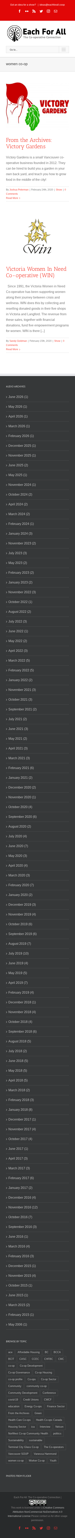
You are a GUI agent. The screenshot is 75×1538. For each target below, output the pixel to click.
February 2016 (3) (21, 1256)
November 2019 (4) (22, 914)
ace (10, 1352)
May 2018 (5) (17, 1070)
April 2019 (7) (18, 982)
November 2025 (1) (22, 455)
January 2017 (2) (20, 1187)
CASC (23, 1358)
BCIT (11, 1358)
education (13, 1406)
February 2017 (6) (21, 1178)
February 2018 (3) (21, 1100)
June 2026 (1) (18, 397)
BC (46, 1352)
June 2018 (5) (18, 1061)
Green (38, 1413)
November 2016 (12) (23, 1207)
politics (57, 1433)
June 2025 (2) (18, 465)
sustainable (35, 1440)
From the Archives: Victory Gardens (29, 143)
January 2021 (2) (20, 777)
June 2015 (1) (18, 1295)
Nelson (59, 1426)
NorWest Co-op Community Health (28, 1433)
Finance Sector (56, 1406)
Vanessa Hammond (45, 1453)
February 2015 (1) (21, 1314)
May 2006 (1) (17, 1324)
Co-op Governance (19, 1372)
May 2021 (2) (17, 738)
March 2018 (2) (19, 1090)
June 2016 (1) (18, 1236)
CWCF (48, 1399)
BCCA (57, 1352)
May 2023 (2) (17, 563)
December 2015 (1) (22, 1266)
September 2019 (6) (22, 934)
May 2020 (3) (17, 855)
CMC (61, 1358)
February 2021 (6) (21, 768)
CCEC (35, 1358)
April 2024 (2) (18, 504)
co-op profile (15, 1379)
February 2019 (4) (21, 992)
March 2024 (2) (19, 514)
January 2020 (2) (20, 895)
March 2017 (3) (19, 1168)
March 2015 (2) (19, 1305)
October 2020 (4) (20, 807)
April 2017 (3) (18, 1158)
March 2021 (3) (19, 758)
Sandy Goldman (18, 341)
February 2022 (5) (21, 670)
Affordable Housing (29, 1352)
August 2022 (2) (19, 611)
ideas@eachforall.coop (52, 4)
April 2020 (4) (18, 865)
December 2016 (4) (22, 1197)
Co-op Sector (48, 1379)
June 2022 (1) (18, 631)
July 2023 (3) (17, 553)
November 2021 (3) (22, 689)
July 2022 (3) (17, 621)
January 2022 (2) (20, 680)
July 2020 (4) (17, 836)
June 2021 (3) (18, 729)
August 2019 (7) (19, 943)
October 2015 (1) (20, 1285)
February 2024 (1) (21, 523)
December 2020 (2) (22, 787)
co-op (11, 1365)
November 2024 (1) (22, 484)
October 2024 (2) (20, 494)
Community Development (22, 1392)
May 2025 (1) (17, 475)
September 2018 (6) (22, 1031)
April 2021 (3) (18, 748)
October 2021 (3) (20, 699)
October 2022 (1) (20, 602)
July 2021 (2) (17, 719)
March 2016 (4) (19, 1246)
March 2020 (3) (19, 875)
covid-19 (13, 1399)
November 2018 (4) (22, 1012)
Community (14, 1386)
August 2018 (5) (19, 1041)
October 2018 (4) (20, 1021)
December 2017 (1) (22, 1119)
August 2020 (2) (19, 826)
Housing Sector (17, 1426)
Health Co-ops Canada (49, 1419)
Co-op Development (31, 1365)
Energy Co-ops (33, 1406)
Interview (45, 1426)
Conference (49, 1392)
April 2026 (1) (18, 416)
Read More (12, 198)
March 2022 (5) (19, 660)
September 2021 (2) (22, 709)
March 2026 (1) (19, 426)
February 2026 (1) (21, 436)
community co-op (37, 1386)
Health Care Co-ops (19, 1419)
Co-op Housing (43, 1372)
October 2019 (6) (20, 924)
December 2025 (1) (22, 445)
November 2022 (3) (22, 592)
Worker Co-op (37, 1460)
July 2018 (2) (17, 1051)
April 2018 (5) (18, 1080)
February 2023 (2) (21, 572)
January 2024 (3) (20, 533)
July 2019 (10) (18, 953)
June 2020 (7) (18, 846)
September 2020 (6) (22, 816)
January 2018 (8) (20, 1109)
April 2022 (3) (18, 650)
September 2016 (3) (22, 1227)
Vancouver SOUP (18, 1453)
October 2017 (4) (20, 1139)
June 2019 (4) (18, 963)
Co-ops (32, 1379)
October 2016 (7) (20, 1217)
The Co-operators (54, 1447)
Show (59, 189)
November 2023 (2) (22, 543)
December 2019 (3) (22, 904)
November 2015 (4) (22, 1275)
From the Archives (18, 1413)
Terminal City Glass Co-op (23, 1447)
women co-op (16, 1460)
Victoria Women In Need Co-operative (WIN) (36, 272)
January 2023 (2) (20, 582)
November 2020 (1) (22, 797)
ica (33, 1426)
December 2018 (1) (22, 1002)
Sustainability (16, 1440)
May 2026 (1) (17, 406)
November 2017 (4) (22, 1129)
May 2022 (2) (17, 641)
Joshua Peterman (19, 189)
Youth (53, 1460)
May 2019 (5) (17, 973)
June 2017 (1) (18, 1148)
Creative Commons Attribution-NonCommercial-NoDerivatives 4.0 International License (36, 1511)
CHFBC (48, 1358)
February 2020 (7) (21, 885)
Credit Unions (31, 1399)
